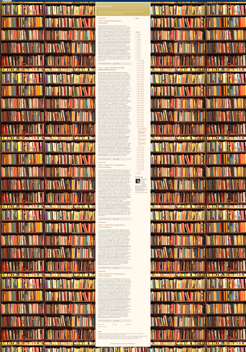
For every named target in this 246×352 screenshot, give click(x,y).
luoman (126, 343)
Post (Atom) (104, 326)
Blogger (133, 343)
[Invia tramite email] (113, 63)
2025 (138, 35)
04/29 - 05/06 (140, 121)
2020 (138, 44)
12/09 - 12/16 (140, 65)
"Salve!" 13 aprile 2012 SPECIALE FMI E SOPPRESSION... (141, 132)
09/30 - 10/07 (140, 82)
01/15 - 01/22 (140, 166)
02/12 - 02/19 (140, 159)
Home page (115, 324)
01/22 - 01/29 (140, 164)
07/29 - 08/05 (140, 98)
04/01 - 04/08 (140, 147)
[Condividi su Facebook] (117, 63)
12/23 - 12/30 (140, 61)
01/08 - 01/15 (140, 168)
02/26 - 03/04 (140, 155)
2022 (138, 41)
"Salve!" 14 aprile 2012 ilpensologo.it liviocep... (142, 129)
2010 (138, 173)
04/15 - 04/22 (140, 124)
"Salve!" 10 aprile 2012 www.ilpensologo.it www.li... (141, 144)
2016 (138, 51)
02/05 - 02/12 (140, 161)
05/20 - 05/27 (140, 116)
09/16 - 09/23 (140, 86)
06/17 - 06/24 (140, 109)
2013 (138, 56)
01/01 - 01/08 (140, 169)
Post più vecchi (128, 324)
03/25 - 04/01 (140, 148)
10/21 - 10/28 (140, 77)
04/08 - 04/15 (140, 126)
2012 (138, 58)
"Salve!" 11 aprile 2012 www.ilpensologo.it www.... (141, 140)
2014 (138, 55)
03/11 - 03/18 (140, 152)
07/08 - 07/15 (140, 103)
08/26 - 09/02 (140, 91)
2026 (138, 34)
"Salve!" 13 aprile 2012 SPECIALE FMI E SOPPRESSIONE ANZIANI (111, 69)
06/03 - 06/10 (140, 112)
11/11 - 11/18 (140, 72)
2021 (138, 42)
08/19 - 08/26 (140, 93)
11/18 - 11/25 (140, 70)
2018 (138, 48)
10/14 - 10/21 (140, 79)
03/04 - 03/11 (140, 154)
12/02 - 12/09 (140, 67)
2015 (138, 53)
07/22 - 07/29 (140, 100)
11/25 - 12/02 (140, 68)
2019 (138, 46)
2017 (138, 49)
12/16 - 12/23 (140, 63)
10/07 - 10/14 (140, 81)
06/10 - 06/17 (140, 110)
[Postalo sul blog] (115, 63)
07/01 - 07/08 (140, 105)
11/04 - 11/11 (140, 74)
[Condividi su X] (116, 63)
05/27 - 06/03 (140, 114)
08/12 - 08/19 (140, 95)
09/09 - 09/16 (140, 88)
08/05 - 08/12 (140, 96)
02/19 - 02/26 (140, 157)
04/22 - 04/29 (140, 123)
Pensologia (104, 6)
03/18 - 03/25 (140, 150)
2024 (138, 37)
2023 (138, 39)
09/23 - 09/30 (140, 84)
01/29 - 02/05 (140, 162)
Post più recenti (101, 324)
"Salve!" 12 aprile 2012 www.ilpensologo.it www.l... (141, 136)
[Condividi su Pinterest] (118, 63)
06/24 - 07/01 (140, 107)
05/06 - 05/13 (140, 119)
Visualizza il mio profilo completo (141, 192)
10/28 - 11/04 (140, 75)
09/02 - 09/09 (140, 89)
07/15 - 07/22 (140, 102)
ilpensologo (145, 179)
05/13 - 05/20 (140, 117)
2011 (138, 172)
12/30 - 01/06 (140, 60)
